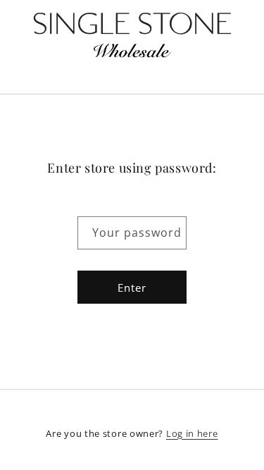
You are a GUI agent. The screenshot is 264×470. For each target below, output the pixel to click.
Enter (132, 287)
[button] (132, 76)
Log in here (192, 433)
